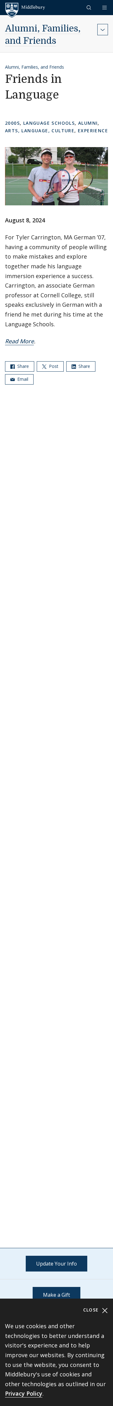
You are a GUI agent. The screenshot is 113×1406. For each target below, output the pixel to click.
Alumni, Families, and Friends (34, 67)
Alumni (88, 123)
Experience (93, 131)
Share (22, 366)
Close (91, 1310)
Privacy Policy (23, 1393)
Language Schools (49, 123)
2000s (12, 123)
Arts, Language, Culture (39, 131)
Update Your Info (56, 1263)
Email (22, 379)
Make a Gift (56, 1294)
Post (53, 366)
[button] (89, 7)
